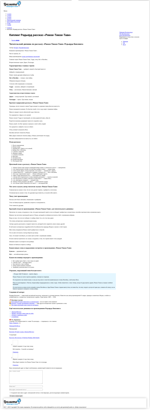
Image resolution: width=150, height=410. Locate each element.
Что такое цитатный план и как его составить (24, 305)
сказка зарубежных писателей (31, 56)
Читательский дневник (14, 20)
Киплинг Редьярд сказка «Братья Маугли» (21, 332)
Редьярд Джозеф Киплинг (21, 47)
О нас (9, 23)
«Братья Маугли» (16, 312)
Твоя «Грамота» (14, 323)
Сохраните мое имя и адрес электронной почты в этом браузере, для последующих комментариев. (40, 393)
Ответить (15, 352)
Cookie (9, 25)
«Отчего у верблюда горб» (19, 315)
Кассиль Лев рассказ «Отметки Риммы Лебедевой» (24, 337)
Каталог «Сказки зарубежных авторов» (23, 303)
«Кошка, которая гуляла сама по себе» (22, 313)
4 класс (9, 18)
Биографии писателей (13, 21)
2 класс (9, 15)
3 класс (9, 17)
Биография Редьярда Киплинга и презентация (25, 301)
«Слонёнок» (15, 316)
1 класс (9, 14)
